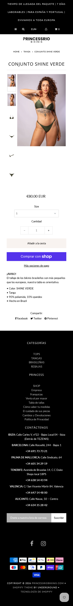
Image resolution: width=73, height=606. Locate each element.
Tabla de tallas (36, 402)
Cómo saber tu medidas (36, 406)
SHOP (36, 385)
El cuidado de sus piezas (36, 411)
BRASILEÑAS (36, 362)
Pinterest (52, 318)
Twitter (37, 318)
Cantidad (36, 221)
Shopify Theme (23, 587)
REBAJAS (36, 366)
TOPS (36, 354)
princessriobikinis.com (48, 583)
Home (16, 51)
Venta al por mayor (36, 398)
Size (36, 206)
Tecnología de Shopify (37, 591)
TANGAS (36, 358)
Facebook (22, 318)
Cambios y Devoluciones (37, 415)
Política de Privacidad (37, 419)
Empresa (36, 390)
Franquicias (36, 394)
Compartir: (36, 313)
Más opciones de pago (36, 265)
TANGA (27, 51)
